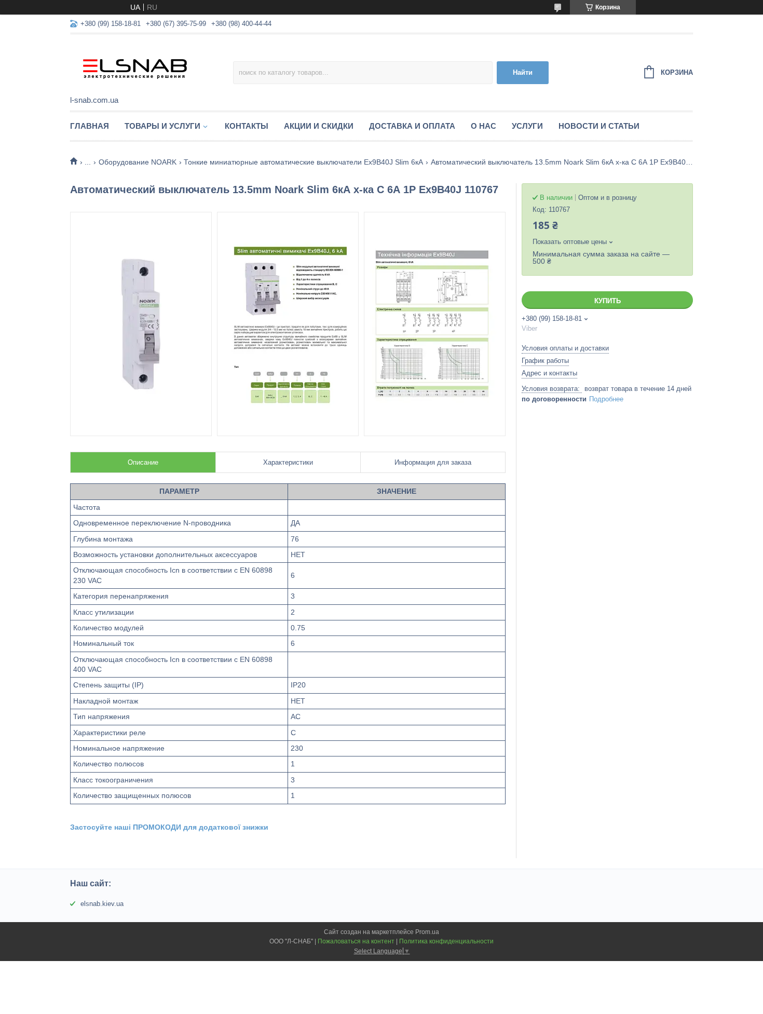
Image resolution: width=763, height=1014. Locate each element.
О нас (483, 126)
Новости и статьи (598, 126)
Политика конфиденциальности (446, 941)
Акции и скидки (318, 126)
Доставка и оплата (412, 126)
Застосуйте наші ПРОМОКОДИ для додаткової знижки (169, 827)
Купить (607, 301)
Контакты (246, 126)
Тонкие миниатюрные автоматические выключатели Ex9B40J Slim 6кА (303, 162)
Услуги (527, 126)
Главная (89, 126)
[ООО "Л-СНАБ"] (151, 65)
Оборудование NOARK (137, 162)
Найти (523, 72)
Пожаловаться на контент (356, 941)
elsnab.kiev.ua (102, 904)
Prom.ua (427, 932)
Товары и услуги (162, 126)
